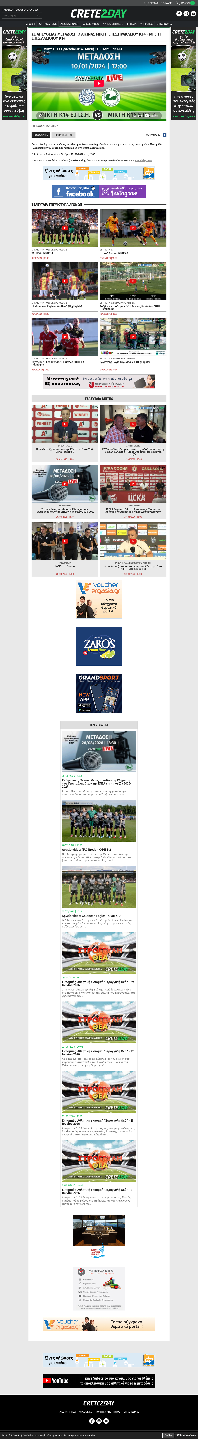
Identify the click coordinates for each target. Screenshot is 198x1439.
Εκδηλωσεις (65, 505)
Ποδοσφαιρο (40, 134)
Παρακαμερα (65, 563)
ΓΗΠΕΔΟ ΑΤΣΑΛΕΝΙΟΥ (45, 125)
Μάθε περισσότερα (186, 1435)
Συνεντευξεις (65, 445)
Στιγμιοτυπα (38, 249)
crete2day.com (143, 160)
